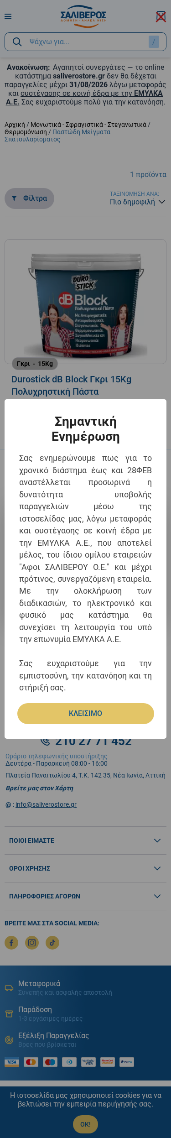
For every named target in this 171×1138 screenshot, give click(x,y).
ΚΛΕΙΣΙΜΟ (85, 713)
